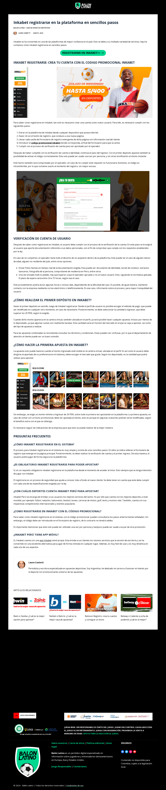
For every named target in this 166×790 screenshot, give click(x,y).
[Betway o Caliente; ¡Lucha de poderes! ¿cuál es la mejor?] (137, 603)
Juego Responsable (61, 766)
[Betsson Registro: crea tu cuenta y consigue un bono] (101, 603)
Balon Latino (19, 28)
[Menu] (5, 6)
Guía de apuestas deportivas (38, 28)
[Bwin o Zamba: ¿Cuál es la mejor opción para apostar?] (29, 603)
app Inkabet (45, 540)
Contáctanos (80, 766)
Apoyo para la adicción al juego (100, 733)
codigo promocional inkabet (45, 142)
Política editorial (95, 743)
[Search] (161, 6)
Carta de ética (76, 743)
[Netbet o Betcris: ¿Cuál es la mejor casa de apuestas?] (65, 603)
